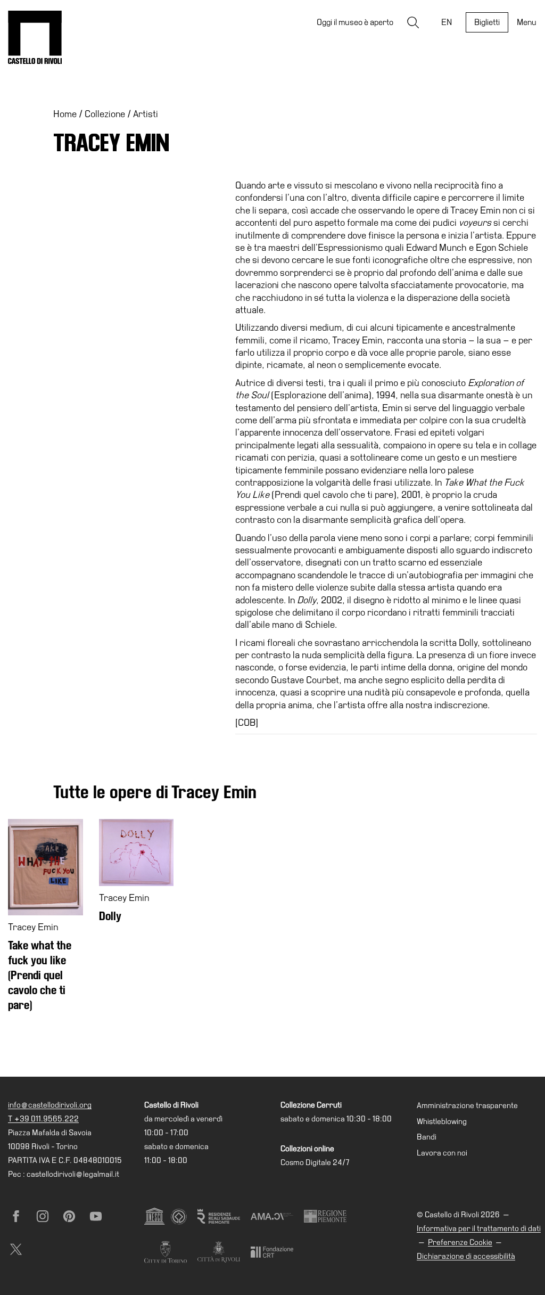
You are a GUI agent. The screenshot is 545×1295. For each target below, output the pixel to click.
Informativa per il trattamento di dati (479, 1228)
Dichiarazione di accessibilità (466, 1256)
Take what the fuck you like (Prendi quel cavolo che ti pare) (39, 975)
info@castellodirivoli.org (50, 1105)
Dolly (110, 916)
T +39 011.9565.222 (43, 1118)
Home (65, 114)
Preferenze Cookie (460, 1242)
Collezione (105, 114)
